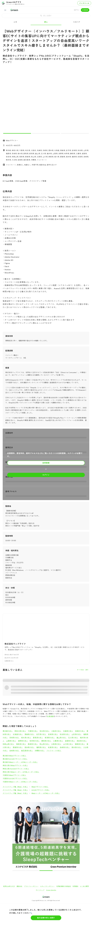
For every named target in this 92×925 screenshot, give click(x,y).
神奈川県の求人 (20, 731)
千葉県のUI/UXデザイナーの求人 (15, 778)
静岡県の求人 (46, 741)
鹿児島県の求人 (27, 751)
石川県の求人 (73, 737)
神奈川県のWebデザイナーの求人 (15, 765)
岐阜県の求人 (35, 741)
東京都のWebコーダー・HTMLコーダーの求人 (20, 762)
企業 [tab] (15, 22)
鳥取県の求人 (21, 744)
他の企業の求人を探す (46, 918)
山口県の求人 (68, 744)
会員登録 (85, 10)
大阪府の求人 (56, 731)
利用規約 (75, 886)
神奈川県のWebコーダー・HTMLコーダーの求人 (21, 772)
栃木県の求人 (26, 737)
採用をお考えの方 (9, 886)
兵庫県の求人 (68, 731)
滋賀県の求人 (70, 741)
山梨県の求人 (11, 741)
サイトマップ (40, 890)
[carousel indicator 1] (17, 133)
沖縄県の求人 (40, 751)
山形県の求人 (77, 734)
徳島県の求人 (80, 744)
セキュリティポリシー (47, 886)
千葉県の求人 (33, 731)
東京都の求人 (8, 731)
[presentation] (46, 16)
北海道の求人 (18, 734)
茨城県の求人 (14, 737)
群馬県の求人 (38, 737)
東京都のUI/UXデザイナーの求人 (15, 759)
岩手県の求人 (41, 734)
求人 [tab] (46, 22)
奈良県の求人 (82, 741)
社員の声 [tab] (76, 22)
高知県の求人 (30, 747)
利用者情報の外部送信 (63, 886)
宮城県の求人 (53, 734)
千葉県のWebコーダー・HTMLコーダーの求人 (20, 782)
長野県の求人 (23, 741)
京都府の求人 (80, 731)
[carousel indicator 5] (73, 870)
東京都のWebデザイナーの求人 (14, 756)
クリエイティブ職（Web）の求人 (15, 787)
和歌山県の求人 (8, 744)
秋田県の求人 (65, 734)
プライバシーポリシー (31, 886)
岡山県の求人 (45, 744)
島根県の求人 (33, 744)
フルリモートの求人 (53, 751)
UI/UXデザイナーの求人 (41, 790)
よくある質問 (84, 886)
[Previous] (6, 100)
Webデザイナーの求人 (40, 787)
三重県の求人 (58, 741)
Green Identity (51, 890)
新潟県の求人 (50, 737)
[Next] (86, 100)
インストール (84, 3)
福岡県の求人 (41, 747)
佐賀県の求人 (53, 747)
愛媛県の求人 (18, 747)
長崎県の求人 (65, 747)
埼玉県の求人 (45, 731)
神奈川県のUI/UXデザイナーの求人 (16, 769)
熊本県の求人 (77, 747)
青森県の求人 (30, 734)
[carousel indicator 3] (75, 133)
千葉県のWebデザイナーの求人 (14, 775)
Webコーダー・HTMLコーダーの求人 (46, 793)
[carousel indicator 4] (59, 870)
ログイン (77, 10)
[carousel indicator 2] (46, 133)
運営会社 (19, 886)
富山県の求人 (62, 737)
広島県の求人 (56, 744)
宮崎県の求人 (14, 751)
